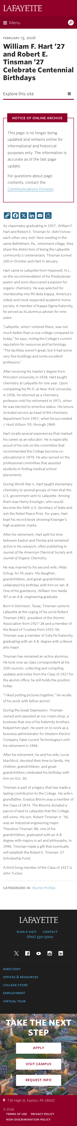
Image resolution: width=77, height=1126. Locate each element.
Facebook (27, 953)
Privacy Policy (42, 1114)
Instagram (49, 953)
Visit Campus (38, 1063)
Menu (14, 22)
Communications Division (30, 189)
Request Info (38, 1079)
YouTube (38, 953)
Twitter (16, 953)
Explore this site (18, 93)
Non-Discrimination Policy (28, 1119)
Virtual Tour (14, 1001)
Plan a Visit (26, 932)
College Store (15, 985)
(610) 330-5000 (40, 937)
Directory (12, 969)
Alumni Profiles (43, 888)
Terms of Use (16, 1114)
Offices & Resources (20, 977)
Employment (14, 993)
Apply (38, 1047)
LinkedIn (60, 953)
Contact (50, 932)
